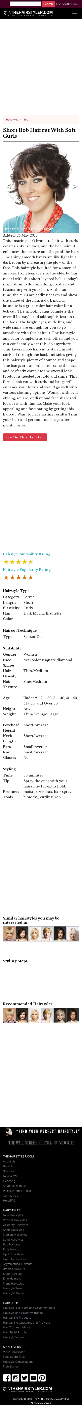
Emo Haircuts (12, 1278)
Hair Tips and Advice (16, 1327)
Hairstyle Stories (13, 1293)
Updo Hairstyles (13, 1254)
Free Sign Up (63, 4)
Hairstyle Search (13, 1288)
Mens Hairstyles (13, 1283)
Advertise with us (14, 1185)
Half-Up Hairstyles (15, 1259)
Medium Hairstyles (15, 1234)
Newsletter (10, 1176)
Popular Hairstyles (15, 1220)
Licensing (9, 1181)
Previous (7, 187)
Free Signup (11, 1366)
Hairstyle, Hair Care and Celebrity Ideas (29, 1307)
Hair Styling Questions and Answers (26, 1322)
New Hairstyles (13, 1215)
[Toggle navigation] (74, 13)
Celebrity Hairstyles (15, 1224)
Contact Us (10, 1195)
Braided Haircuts (14, 1269)
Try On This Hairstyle (25, 437)
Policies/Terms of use (17, 1190)
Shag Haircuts (12, 1273)
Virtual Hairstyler (13, 1352)
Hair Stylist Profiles (15, 1332)
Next (74, 187)
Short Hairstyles (13, 1229)
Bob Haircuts (11, 1244)
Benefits (8, 1166)
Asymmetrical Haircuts (17, 1264)
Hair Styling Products (17, 1317)
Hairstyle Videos (13, 1337)
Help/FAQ (9, 1200)
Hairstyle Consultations (18, 1361)
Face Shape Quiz (14, 1356)
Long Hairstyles (13, 1239)
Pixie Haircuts (12, 1249)
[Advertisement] (41, 69)
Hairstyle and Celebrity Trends (23, 1312)
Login (75, 4)
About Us (9, 1161)
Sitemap (8, 1171)
